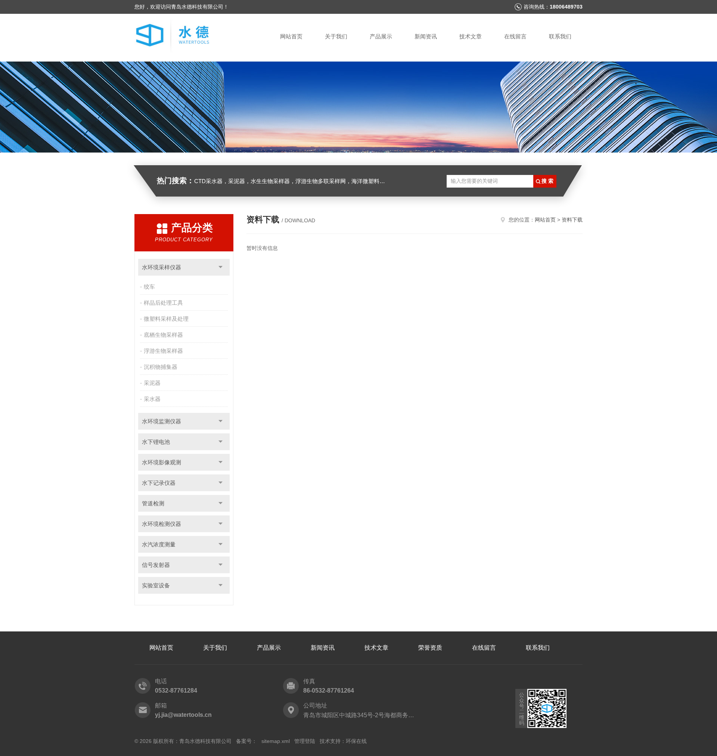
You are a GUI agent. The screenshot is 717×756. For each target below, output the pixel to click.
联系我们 (560, 36)
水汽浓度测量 (159, 544)
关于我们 (336, 36)
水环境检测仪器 (161, 524)
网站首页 (291, 36)
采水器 (152, 399)
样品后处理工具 (163, 302)
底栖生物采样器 (163, 335)
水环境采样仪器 (161, 267)
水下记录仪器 (159, 483)
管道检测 (153, 503)
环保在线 (356, 741)
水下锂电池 (156, 442)
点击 (220, 267)
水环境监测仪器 (161, 421)
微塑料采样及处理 (166, 319)
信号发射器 (156, 565)
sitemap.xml (275, 741)
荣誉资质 (430, 647)
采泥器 (152, 383)
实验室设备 (156, 585)
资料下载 (572, 220)
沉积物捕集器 (160, 367)
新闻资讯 (426, 36)
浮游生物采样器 (163, 351)
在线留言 (515, 36)
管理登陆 (304, 741)
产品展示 (381, 36)
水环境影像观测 (161, 462)
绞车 (149, 286)
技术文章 (470, 36)
